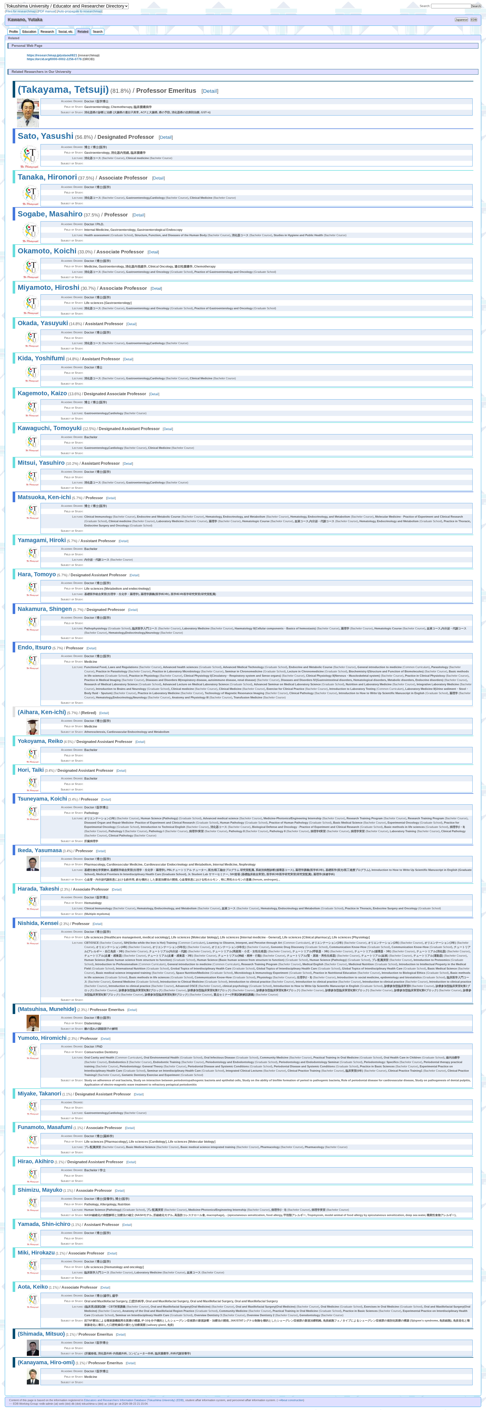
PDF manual (46, 11)
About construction (291, 1400)
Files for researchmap (21, 11)
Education (29, 31)
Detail (210, 91)
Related (82, 31)
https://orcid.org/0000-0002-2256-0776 (54, 59)
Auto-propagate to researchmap (80, 11)
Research (47, 31)
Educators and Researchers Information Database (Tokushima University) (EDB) (134, 1400)
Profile (13, 31)
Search (98, 31)
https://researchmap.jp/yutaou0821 (52, 55)
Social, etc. (65, 31)
